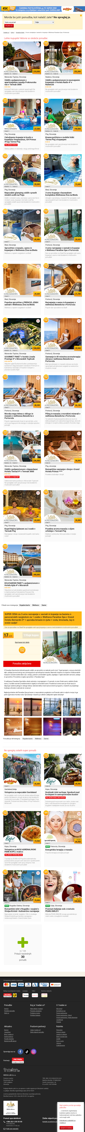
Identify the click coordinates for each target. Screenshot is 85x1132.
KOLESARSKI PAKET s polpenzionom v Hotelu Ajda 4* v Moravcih (22, 584)
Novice (6, 1030)
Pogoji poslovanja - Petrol (64, 1015)
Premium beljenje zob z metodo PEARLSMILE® (59, 910)
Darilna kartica (8, 1036)
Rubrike (59, 1026)
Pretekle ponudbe (9, 1011)
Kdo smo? (59, 1008)
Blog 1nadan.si (8, 1034)
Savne (46, 739)
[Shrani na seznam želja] (38, 44)
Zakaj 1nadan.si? (35, 1030)
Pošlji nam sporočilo (12, 1129)
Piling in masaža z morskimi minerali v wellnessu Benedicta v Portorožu (62, 415)
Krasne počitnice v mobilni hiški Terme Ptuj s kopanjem (59, 138)
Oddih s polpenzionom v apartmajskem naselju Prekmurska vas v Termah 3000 (20, 82)
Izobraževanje (60, 1045)
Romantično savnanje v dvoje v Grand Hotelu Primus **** (62, 470)
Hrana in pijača (60, 1032)
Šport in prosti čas (61, 1036)
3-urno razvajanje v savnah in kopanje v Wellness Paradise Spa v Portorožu (62, 249)
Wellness (38, 739)
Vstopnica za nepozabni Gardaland (21, 792)
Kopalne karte (27, 739)
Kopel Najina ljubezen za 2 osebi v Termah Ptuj (20, 530)
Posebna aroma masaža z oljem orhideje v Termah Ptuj (59, 530)
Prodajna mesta (35, 1013)
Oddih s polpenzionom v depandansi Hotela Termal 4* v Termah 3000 (21, 470)
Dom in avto (60, 1041)
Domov (6, 1008)
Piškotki (58, 1022)
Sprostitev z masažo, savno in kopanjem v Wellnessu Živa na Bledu (21, 249)
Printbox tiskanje (35, 1015)
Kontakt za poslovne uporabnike (52, 1121)
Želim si (6, 1013)
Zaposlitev (7, 1032)
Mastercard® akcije (10, 1041)
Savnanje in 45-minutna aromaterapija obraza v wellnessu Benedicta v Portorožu (62, 359)
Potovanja (59, 1030)
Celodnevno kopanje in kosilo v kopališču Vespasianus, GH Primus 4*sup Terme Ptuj (20, 139)
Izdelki (58, 1039)
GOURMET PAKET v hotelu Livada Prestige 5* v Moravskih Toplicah (20, 358)
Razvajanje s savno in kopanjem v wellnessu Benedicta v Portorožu (60, 303)
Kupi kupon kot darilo (22, 642)
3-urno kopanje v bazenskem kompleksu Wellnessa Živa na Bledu (61, 194)
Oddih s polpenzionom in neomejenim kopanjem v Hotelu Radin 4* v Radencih (62, 82)
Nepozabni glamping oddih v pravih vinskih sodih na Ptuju (21, 194)
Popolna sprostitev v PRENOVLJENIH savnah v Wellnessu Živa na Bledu (21, 303)
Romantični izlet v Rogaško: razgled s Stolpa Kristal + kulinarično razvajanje (22, 910)
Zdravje (58, 1043)
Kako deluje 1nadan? (36, 1008)
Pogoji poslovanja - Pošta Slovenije (66, 1017)
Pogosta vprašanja (36, 1011)
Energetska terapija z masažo (58, 850)
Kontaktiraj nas (61, 1011)
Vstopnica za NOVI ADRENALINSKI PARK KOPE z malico (20, 850)
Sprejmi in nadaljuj (66, 1128)
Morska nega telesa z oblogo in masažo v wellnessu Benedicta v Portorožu (19, 416)
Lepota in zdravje (61, 1034)
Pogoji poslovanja (61, 1013)
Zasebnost (59, 1020)
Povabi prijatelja (9, 1039)
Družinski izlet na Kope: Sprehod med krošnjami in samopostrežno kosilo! (62, 793)
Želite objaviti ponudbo (37, 1032)
